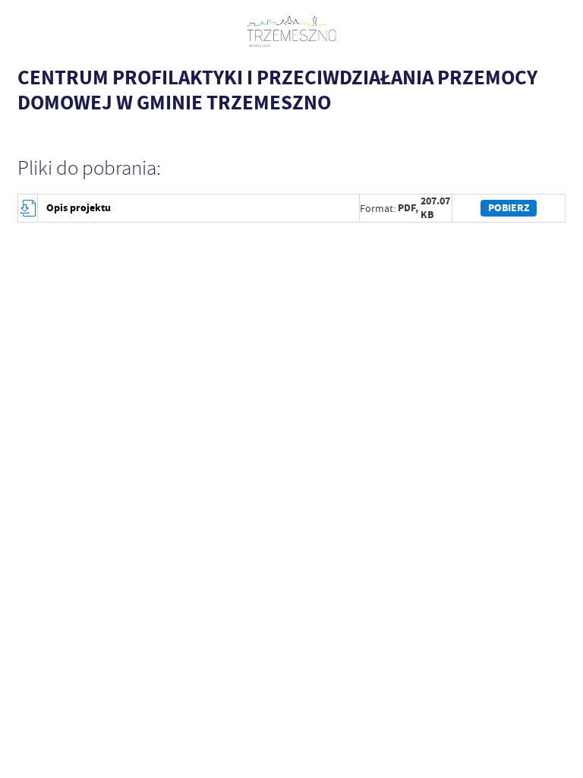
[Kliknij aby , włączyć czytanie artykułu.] (25, 133)
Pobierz (509, 208)
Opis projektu (78, 208)
